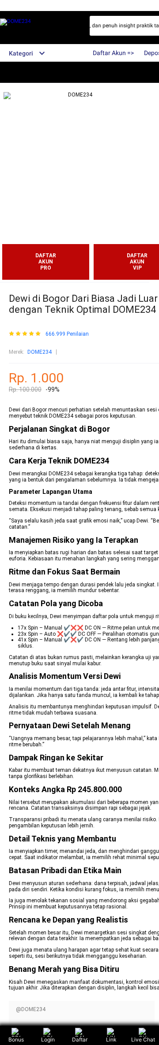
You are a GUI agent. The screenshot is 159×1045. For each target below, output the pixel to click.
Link (111, 1039)
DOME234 (39, 352)
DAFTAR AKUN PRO (45, 261)
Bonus (16, 1039)
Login (48, 1039)
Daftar (79, 1039)
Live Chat (143, 1039)
